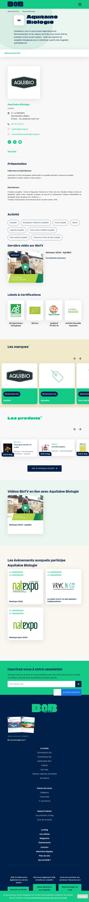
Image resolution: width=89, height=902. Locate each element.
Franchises (44, 797)
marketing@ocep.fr (18, 740)
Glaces (74, 222)
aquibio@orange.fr (19, 129)
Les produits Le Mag (44, 815)
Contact (44, 847)
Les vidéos (45, 834)
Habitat (44, 765)
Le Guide (44, 748)
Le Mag (44, 830)
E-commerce (44, 801)
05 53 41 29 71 (17, 124)
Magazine (44, 838)
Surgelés (13, 222)
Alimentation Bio (13, 11)
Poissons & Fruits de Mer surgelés (46, 237)
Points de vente (44, 788)
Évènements (45, 842)
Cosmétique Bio (44, 757)
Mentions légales (44, 851)
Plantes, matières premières (44, 774)
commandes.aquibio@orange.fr (25, 134)
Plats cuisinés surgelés (18, 237)
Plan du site (44, 856)
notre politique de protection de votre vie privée (46, 898)
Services (44, 769)
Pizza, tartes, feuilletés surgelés (42, 230)
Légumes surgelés (17, 230)
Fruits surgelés (60, 222)
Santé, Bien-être (44, 761)
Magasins (44, 792)
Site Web (12, 151)
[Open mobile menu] (79, 4)
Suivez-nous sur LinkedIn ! (18, 736)
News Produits (44, 811)
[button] (75, 358)
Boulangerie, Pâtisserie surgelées (36, 222)
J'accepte (83, 896)
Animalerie (44, 778)
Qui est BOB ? (44, 860)
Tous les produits (44, 819)
